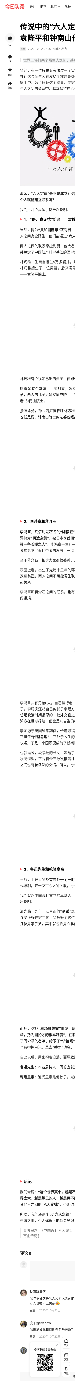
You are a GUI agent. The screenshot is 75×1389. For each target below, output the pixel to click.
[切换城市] (59, 6)
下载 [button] (65, 1370)
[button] (33, 6)
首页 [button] (66, 1345)
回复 (32, 1310)
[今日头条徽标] (15, 6)
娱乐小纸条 (60, 49)
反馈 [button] (66, 1359)
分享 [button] (10, 88)
